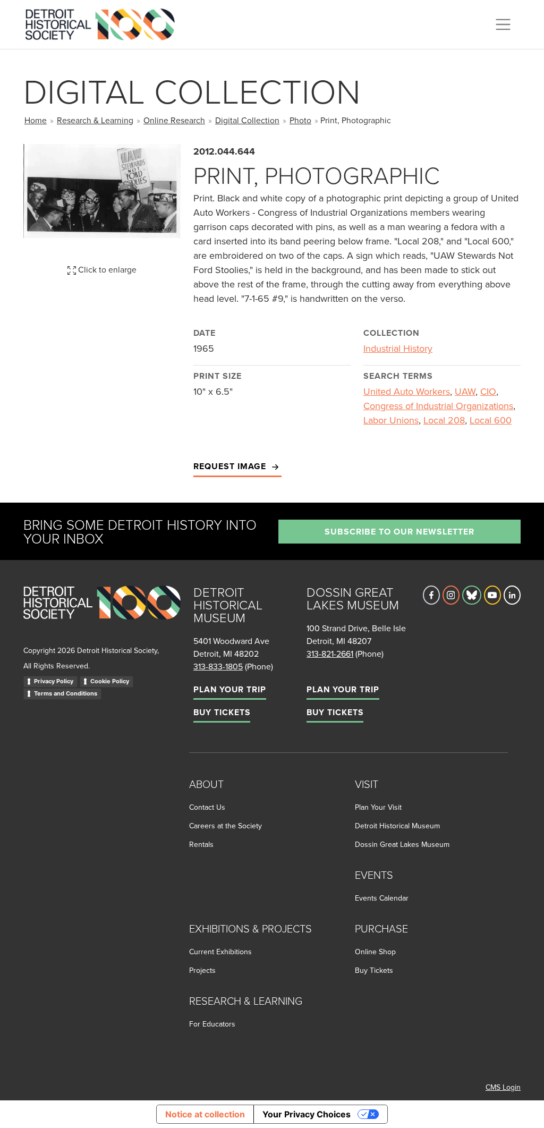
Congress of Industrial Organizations (438, 405)
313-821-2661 (330, 653)
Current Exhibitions (220, 951)
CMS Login (503, 1087)
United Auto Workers (406, 391)
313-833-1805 (218, 666)
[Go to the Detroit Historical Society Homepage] (104, 22)
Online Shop (375, 951)
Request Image (231, 466)
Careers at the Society (225, 825)
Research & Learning (95, 120)
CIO (488, 391)
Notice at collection (205, 1114)
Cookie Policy (109, 681)
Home (35, 120)
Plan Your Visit (378, 807)
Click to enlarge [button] (106, 269)
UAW (465, 391)
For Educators (212, 1024)
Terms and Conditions (65, 693)
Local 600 (491, 420)
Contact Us (207, 807)
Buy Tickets (221, 712)
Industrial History (397, 348)
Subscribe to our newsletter (399, 531)
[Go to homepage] (102, 614)
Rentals (201, 844)
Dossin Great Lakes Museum (402, 844)
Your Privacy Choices (306, 1114)
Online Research (174, 120)
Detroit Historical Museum (397, 825)
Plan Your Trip (229, 689)
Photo (300, 120)
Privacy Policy (53, 681)
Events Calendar (382, 898)
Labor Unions (391, 420)
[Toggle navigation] (503, 24)
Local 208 (444, 420)
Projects (202, 970)
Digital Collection (247, 120)
